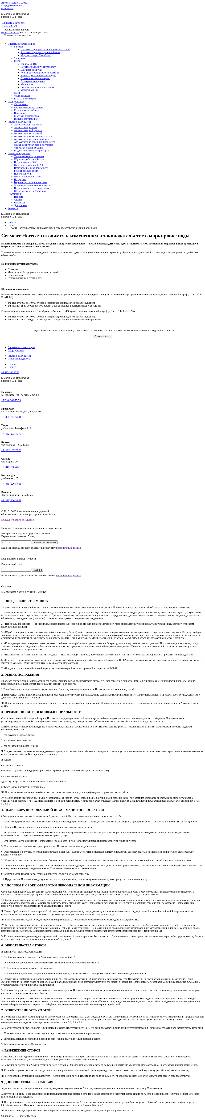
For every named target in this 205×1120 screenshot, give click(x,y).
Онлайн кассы (22, 95)
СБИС (17, 61)
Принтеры (19, 113)
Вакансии (19, 202)
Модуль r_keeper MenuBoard (35, 55)
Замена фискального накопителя (32, 185)
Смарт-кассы (21, 104)
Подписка (37, 570)
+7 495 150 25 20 (10, 32)
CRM (17, 92)
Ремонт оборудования (26, 170)
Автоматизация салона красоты (31, 139)
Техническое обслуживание (29, 156)
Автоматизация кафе (25, 127)
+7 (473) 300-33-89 (11, 500)
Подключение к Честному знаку (31, 188)
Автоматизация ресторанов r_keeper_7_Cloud (45, 49)
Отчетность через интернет (35, 78)
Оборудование (16, 101)
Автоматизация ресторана (28, 124)
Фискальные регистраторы (29, 107)
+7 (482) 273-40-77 (11, 433)
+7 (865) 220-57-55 (11, 483)
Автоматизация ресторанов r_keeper (40, 52)
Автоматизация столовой (28, 133)
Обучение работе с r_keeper (29, 159)
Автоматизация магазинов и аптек (33, 136)
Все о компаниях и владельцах (37, 87)
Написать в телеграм (13, 22)
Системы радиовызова (26, 116)
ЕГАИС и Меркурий (25, 98)
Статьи (18, 199)
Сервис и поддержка (19, 153)
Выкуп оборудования (25, 118)
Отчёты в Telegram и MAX (28, 165)
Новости (19, 196)
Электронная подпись (32, 81)
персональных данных (68, 547)
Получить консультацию (44, 542)
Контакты (13, 208)
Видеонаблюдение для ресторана (32, 150)
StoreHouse (20, 58)
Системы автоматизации (21, 43)
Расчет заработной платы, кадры (38, 75)
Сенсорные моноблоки (26, 110)
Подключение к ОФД (25, 162)
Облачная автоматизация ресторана (33, 144)
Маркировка (27, 84)
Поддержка (20, 179)
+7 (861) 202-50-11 (11, 417)
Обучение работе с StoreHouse (30, 191)
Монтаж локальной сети (27, 176)
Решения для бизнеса (19, 121)
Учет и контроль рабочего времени (39, 72)
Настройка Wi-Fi (23, 173)
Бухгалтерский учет (31, 69)
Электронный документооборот (38, 66)
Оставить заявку (102, 336)
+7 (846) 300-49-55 (11, 467)
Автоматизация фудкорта (28, 130)
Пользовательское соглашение (17, 519)
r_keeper (18, 46)
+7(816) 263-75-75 (11, 400)
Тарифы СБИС (28, 64)
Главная (12, 222)
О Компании (15, 193)
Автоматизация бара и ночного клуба (34, 142)
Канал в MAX (9, 26)
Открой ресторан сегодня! (28, 147)
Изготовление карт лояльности (31, 168)
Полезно (12, 364)
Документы (20, 205)
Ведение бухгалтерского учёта (30, 182)
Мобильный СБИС (30, 90)
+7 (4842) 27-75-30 (11, 450)
